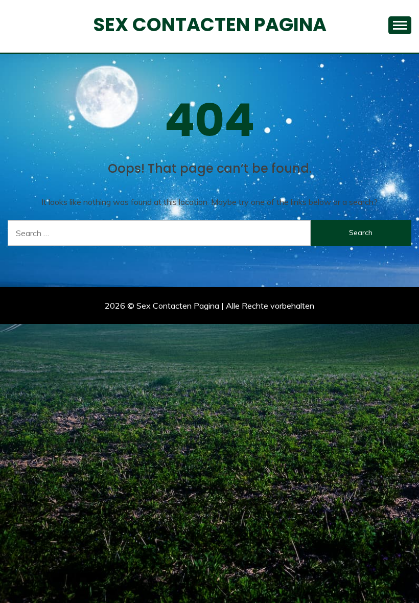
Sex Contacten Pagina (210, 24)
